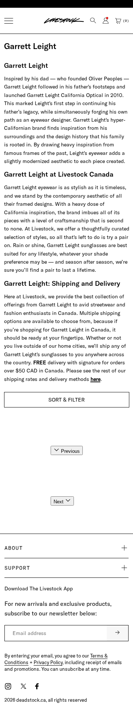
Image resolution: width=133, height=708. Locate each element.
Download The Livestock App (38, 588)
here (95, 379)
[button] (8, 20)
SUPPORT (17, 568)
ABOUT (13, 548)
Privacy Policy (48, 662)
